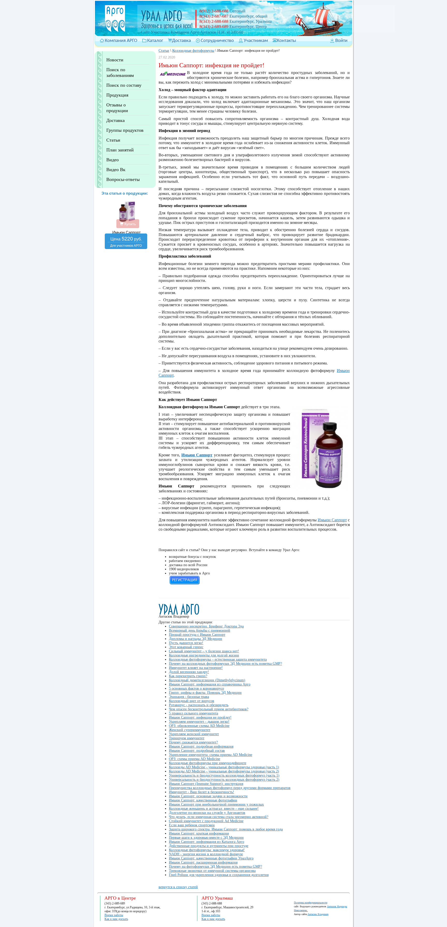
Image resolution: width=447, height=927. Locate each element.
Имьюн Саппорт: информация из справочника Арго (209, 684)
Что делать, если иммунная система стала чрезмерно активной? (218, 817)
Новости (114, 59)
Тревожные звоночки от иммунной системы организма (212, 871)
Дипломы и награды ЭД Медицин (195, 639)
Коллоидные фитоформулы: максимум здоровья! (207, 850)
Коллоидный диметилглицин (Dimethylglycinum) (207, 680)
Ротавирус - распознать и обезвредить (198, 705)
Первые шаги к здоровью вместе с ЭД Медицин (206, 838)
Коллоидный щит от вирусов (191, 701)
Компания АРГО (121, 40)
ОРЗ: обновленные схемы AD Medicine (199, 726)
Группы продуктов (125, 130)
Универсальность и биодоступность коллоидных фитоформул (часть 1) (224, 775)
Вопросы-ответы (123, 179)
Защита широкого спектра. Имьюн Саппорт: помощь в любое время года (226, 829)
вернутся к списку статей (178, 887)
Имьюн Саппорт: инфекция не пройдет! (200, 717)
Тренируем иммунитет (186, 738)
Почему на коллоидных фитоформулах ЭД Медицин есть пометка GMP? (225, 664)
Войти (341, 40)
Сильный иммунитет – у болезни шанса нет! (204, 651)
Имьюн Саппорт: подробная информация (201, 746)
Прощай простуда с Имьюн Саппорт (197, 635)
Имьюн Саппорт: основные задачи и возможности (208, 796)
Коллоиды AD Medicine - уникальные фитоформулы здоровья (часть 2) (224, 771)
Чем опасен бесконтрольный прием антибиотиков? (208, 709)
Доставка (181, 40)
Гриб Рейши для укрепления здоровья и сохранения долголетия (219, 875)
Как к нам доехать (116, 919)
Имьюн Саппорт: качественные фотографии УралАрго (211, 858)
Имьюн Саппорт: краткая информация (199, 833)
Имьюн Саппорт (332, 520)
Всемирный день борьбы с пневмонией (199, 630)
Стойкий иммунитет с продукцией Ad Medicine (206, 821)
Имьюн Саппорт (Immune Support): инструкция (206, 784)
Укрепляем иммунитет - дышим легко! (199, 722)
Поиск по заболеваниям (120, 72)
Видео (112, 159)
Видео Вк (115, 169)
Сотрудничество (217, 40)
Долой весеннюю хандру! (189, 672)
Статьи (113, 140)
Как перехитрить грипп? (188, 676)
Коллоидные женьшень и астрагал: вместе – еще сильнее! (214, 809)
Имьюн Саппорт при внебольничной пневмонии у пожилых (216, 804)
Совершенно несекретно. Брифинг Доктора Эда (206, 626)
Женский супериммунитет (189, 730)
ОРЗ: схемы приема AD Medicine (194, 759)
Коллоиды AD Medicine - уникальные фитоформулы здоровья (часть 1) (224, 767)
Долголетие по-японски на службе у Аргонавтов (207, 813)
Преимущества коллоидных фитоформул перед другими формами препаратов (229, 788)
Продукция (117, 95)
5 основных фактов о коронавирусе (196, 688)
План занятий (120, 149)
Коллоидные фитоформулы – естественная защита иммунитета (218, 659)
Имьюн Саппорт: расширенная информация (203, 862)
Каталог (155, 40)
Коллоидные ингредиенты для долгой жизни (204, 655)
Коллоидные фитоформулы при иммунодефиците (207, 763)
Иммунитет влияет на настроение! (196, 668)
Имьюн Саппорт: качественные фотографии (203, 800)
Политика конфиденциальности (310, 902)
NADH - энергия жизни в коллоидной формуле (206, 854)
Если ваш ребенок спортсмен (192, 825)
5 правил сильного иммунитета (193, 713)
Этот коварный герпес (186, 647)
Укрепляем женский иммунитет (194, 734)
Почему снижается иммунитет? (193, 742)
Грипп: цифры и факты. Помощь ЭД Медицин (205, 693)
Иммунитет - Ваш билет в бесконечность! (201, 792)
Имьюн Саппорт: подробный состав (197, 751)
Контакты (286, 40)
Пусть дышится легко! (186, 643)
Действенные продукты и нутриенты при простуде (208, 846)
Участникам (256, 40)
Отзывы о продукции (117, 107)
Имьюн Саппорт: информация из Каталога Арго (206, 842)
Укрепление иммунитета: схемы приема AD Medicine (210, 755)
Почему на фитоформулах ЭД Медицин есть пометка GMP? (215, 866)
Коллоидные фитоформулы (193, 51)
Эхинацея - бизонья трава (189, 697)
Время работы (114, 915)
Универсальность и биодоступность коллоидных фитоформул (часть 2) (224, 780)
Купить (129, 223)
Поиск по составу (123, 85)
